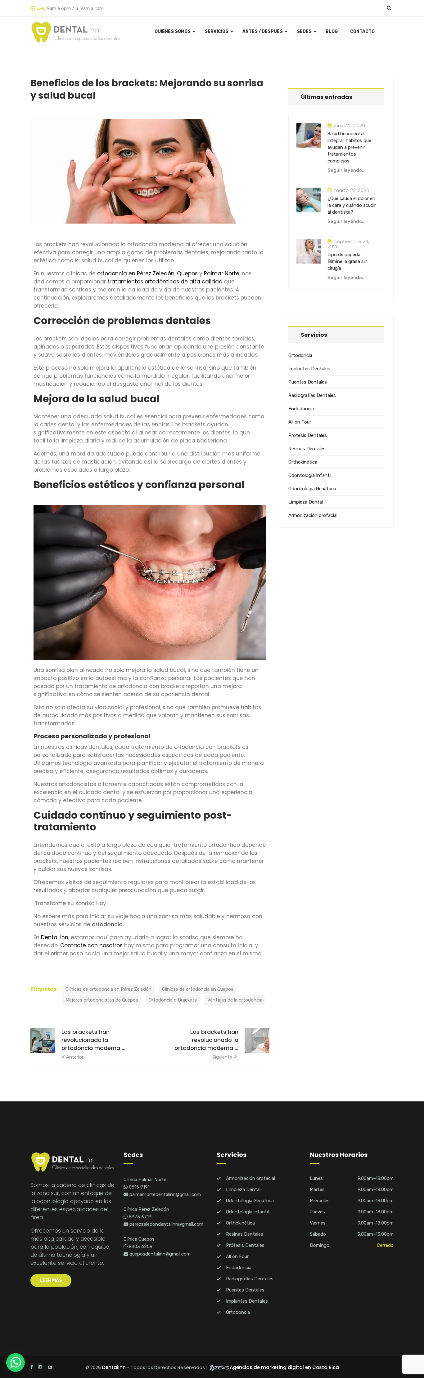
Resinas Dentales (307, 448)
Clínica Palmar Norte (145, 1179)
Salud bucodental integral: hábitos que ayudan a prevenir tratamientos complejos (349, 147)
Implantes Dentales (309, 368)
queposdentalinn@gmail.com (159, 1254)
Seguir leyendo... (346, 170)
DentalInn (114, 1367)
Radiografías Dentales (312, 395)
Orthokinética (302, 462)
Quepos (187, 273)
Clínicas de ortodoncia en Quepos (197, 989)
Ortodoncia (300, 355)
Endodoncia (301, 408)
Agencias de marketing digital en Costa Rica (284, 1367)
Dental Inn (54, 937)
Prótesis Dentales (245, 1245)
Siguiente (222, 1057)
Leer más (51, 1280)
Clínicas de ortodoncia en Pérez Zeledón (108, 989)
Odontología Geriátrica (312, 488)
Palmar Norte (221, 273)
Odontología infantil (247, 1211)
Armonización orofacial (312, 515)
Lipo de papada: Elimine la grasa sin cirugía (347, 261)
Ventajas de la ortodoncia (234, 1000)
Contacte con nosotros (91, 945)
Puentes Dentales (307, 382)
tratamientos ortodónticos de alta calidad (165, 281)
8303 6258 (140, 1246)
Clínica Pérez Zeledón (146, 1209)
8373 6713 (139, 1217)
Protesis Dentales (307, 435)
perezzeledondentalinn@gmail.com (165, 1224)
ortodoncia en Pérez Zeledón (135, 273)
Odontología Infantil (310, 475)
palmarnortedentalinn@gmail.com (164, 1194)
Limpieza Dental (305, 502)
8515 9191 (139, 1187)
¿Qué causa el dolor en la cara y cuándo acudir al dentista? (351, 205)
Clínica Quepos (139, 1239)
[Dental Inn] (75, 32)
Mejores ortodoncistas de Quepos (101, 1000)
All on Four (299, 422)
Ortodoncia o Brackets (173, 1000)
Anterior (74, 1057)
